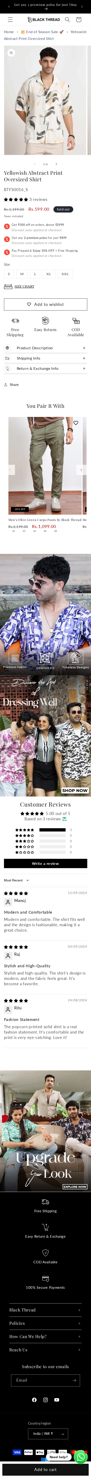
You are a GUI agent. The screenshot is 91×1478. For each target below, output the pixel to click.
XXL (67, 275)
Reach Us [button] (18, 1349)
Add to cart (45, 1469)
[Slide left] (35, 164)
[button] (10, 19)
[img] (16, 893)
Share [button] (14, 384)
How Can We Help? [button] (28, 1336)
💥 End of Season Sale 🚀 (42, 32)
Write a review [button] (45, 863)
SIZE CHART (24, 286)
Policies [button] (17, 1323)
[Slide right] (56, 164)
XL (50, 275)
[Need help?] (81, 1457)
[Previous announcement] (9, 6)
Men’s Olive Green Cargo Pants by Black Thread (45, 520)
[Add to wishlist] (75, 423)
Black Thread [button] (22, 1309)
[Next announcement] (82, 6)
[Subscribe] (74, 1380)
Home (9, 32)
